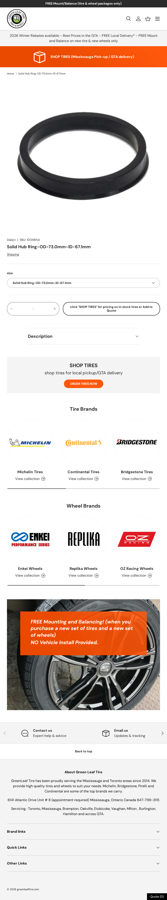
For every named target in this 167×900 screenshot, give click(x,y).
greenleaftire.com (28, 889)
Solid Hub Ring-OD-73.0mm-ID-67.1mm (42, 73)
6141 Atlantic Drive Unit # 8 (30, 800)
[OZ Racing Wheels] (137, 539)
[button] (148, 19)
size (10, 273)
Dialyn (11, 240)
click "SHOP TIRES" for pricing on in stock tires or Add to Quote (111, 308)
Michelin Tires (30, 471)
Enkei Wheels (30, 568)
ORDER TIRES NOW (83, 384)
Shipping (13, 254)
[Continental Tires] (83, 442)
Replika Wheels (83, 568)
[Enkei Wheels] (30, 539)
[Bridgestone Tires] (137, 442)
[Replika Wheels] (83, 539)
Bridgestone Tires (137, 471)
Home (10, 73)
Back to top (83, 751)
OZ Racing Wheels (136, 568)
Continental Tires (83, 471)
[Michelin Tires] (30, 442)
